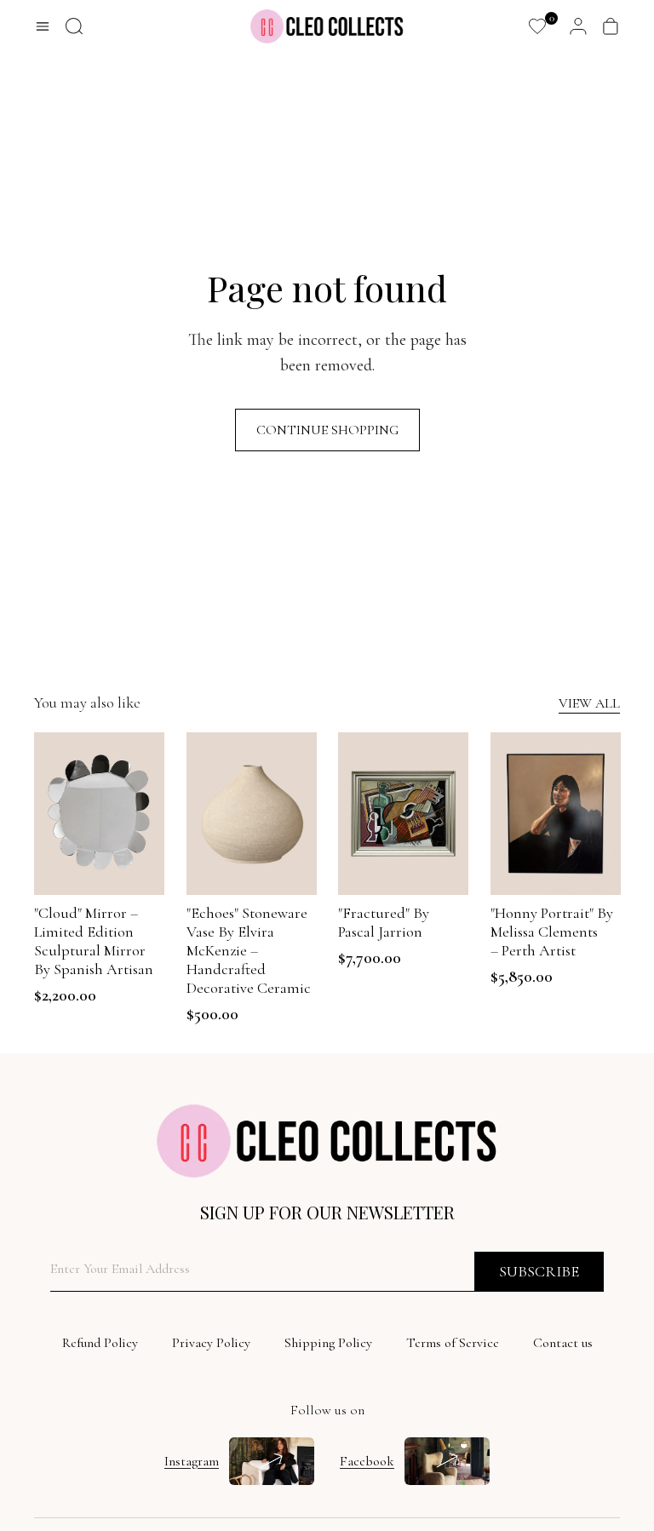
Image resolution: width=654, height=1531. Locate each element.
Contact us (563, 1342)
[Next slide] (150, 814)
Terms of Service (452, 1342)
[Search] (74, 26)
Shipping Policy (328, 1342)
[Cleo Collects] (327, 26)
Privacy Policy (211, 1342)
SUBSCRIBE (539, 1271)
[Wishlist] (537, 26)
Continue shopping (327, 430)
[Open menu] (42, 26)
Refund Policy (100, 1342)
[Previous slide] (47, 814)
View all (589, 703)
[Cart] (610, 26)
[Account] (578, 26)
